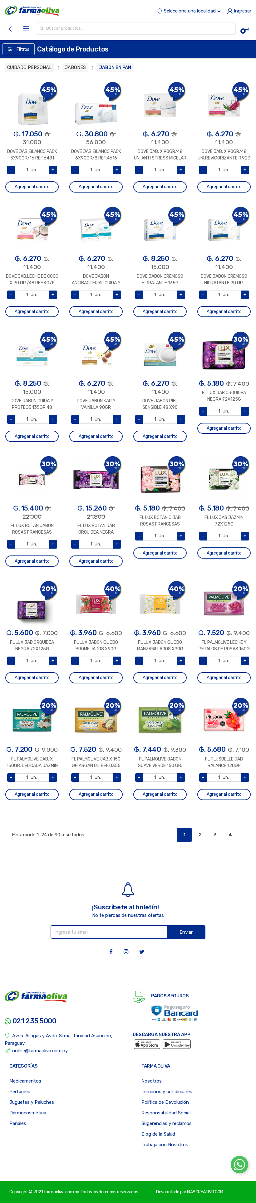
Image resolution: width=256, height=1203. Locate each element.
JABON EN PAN (115, 67)
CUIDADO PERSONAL (29, 67)
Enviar (186, 932)
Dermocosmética (27, 1113)
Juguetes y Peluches (31, 1102)
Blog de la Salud (158, 1134)
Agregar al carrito (32, 186)
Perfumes (19, 1091)
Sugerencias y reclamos (166, 1123)
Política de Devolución (165, 1102)
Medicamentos (25, 1081)
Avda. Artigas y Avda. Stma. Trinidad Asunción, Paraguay (58, 1039)
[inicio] (32, 11)
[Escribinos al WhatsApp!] (239, 1166)
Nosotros (151, 1081)
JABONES (75, 67)
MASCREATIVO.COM (205, 1192)
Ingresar (242, 11)
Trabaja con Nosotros (164, 1144)
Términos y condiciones (166, 1091)
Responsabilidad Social (165, 1113)
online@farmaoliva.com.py (40, 1051)
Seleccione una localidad (190, 11)
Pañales (17, 1123)
